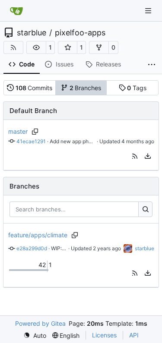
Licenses (104, 335)
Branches (86, 87)
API (134, 335)
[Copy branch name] (35, 132)
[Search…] (145, 209)
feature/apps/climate (37, 235)
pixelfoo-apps (80, 32)
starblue (31, 32)
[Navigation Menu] (149, 10)
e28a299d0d (31, 248)
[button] (36, 47)
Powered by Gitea (40, 323)
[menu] (147, 156)
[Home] (16, 11)
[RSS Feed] (13, 47)
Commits (34, 87)
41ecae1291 (31, 141)
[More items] (152, 65)
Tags (136, 87)
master (18, 131)
